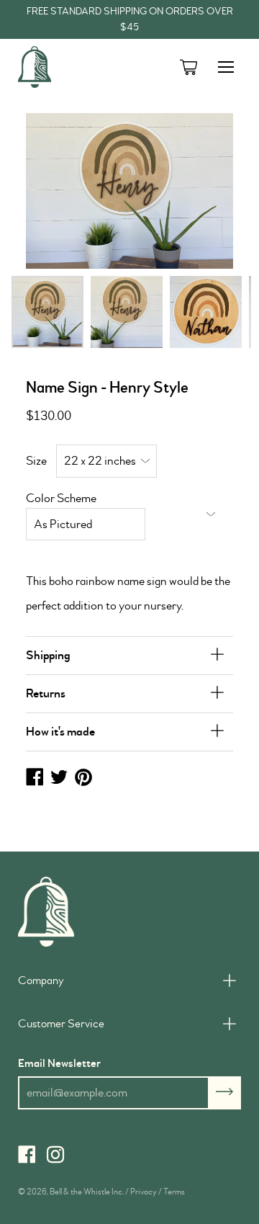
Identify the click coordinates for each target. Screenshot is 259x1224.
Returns (45, 693)
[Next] (199, 190)
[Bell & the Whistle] (72, 67)
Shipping (48, 655)
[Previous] (60, 190)
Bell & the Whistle (80, 1192)
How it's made (60, 731)
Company (41, 980)
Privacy (143, 1192)
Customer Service (61, 1024)
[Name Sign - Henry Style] (47, 312)
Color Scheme (61, 498)
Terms (174, 1192)
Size (36, 460)
